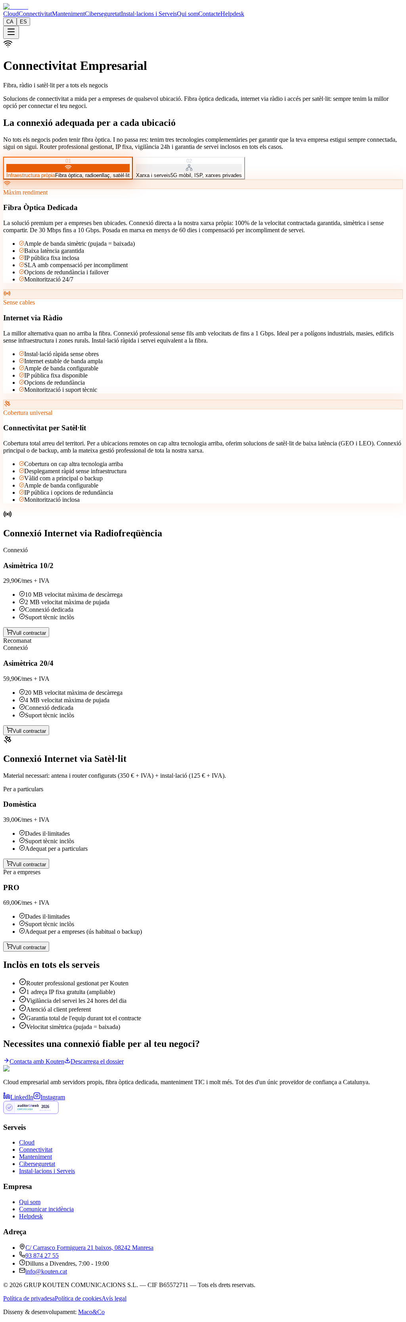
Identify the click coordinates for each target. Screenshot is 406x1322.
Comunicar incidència (46, 1209)
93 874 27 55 (42, 1255)
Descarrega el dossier (97, 1061)
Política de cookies (78, 1298)
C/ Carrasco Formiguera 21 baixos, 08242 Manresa (89, 1247)
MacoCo (91, 1312)
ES (23, 22)
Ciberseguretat (103, 13)
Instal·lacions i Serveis (149, 13)
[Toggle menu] (11, 32)
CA (9, 22)
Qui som (187, 13)
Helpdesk (232, 13)
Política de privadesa (29, 1298)
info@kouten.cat (46, 1271)
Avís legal (114, 1298)
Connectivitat (35, 13)
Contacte (209, 13)
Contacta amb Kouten (37, 1061)
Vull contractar (29, 633)
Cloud (11, 13)
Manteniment (68, 13)
